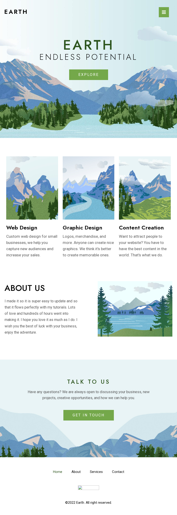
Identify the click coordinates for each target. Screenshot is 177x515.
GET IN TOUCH (89, 415)
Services (96, 472)
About (76, 472)
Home (57, 472)
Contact (118, 472)
